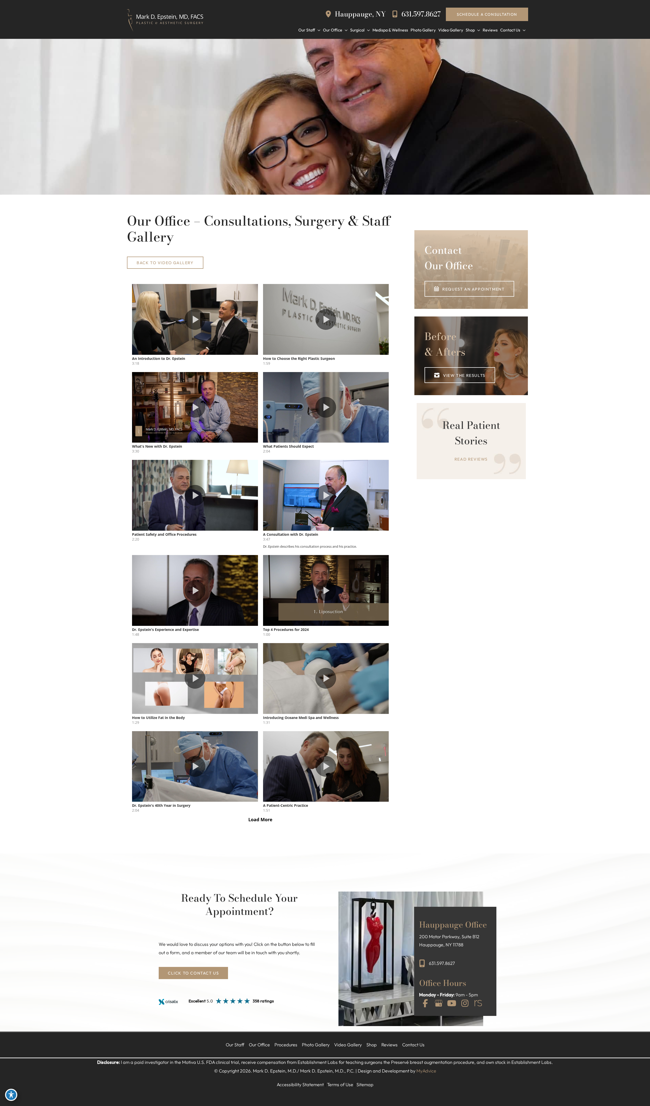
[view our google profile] (438, 1003)
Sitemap (364, 1084)
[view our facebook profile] (425, 1003)
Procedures (285, 1045)
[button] (487, 14)
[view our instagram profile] (465, 1003)
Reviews (389, 1045)
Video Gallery (348, 1045)
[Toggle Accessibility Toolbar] (11, 1095)
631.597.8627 (420, 14)
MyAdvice (426, 1071)
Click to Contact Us (193, 973)
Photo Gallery (316, 1045)
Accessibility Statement (300, 1084)
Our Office (259, 1045)
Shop (371, 1045)
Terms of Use (340, 1084)
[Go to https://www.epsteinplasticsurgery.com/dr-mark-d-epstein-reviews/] (471, 441)
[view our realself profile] (478, 1003)
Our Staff (235, 1045)
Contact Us (413, 1045)
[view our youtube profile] (452, 1003)
